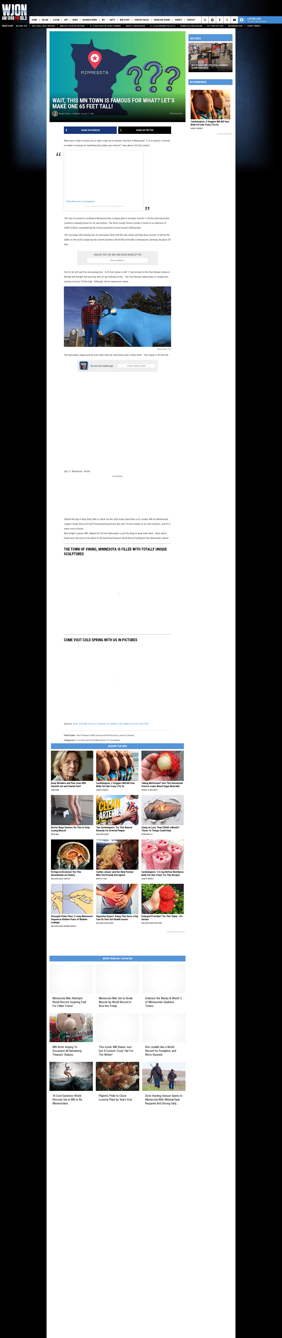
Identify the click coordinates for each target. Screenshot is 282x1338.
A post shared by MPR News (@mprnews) (103, 206)
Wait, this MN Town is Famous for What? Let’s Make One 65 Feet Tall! (110, 723)
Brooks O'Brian (64, 114)
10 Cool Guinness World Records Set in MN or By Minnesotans (67, 1099)
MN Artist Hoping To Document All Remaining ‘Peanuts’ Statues (67, 1050)
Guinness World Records (106, 735)
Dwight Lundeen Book (135, 26)
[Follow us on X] (227, 20)
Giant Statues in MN (85, 735)
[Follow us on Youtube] (234, 20)
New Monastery (235, 26)
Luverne (122, 735)
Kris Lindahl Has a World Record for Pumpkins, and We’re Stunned (160, 1050)
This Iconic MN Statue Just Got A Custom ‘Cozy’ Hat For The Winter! (116, 1050)
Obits (112, 20)
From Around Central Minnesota (91, 740)
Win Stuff (125, 20)
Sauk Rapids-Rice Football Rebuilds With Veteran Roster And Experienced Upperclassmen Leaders (209, 66)
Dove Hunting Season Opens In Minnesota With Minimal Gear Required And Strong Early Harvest (163, 1099)
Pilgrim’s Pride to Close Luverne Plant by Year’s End (115, 1097)
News (75, 20)
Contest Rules (141, 20)
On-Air (45, 20)
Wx (103, 20)
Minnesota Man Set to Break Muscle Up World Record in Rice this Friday (116, 1002)
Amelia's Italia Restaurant (72, 26)
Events (178, 20)
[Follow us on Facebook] (219, 20)
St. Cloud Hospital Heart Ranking (105, 26)
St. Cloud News (113, 740)
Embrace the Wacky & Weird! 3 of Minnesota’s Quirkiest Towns (163, 1002)
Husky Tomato (253, 26)
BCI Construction (215, 26)
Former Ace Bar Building (191, 26)
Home (34, 20)
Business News (90, 20)
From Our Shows (162, 20)
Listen (56, 20)
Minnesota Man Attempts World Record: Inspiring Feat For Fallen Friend (69, 1002)
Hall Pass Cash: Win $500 (43, 26)
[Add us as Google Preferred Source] (212, 20)
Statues (130, 735)
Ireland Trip (21, 26)
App (66, 20)
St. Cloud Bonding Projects (162, 26)
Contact (191, 20)
